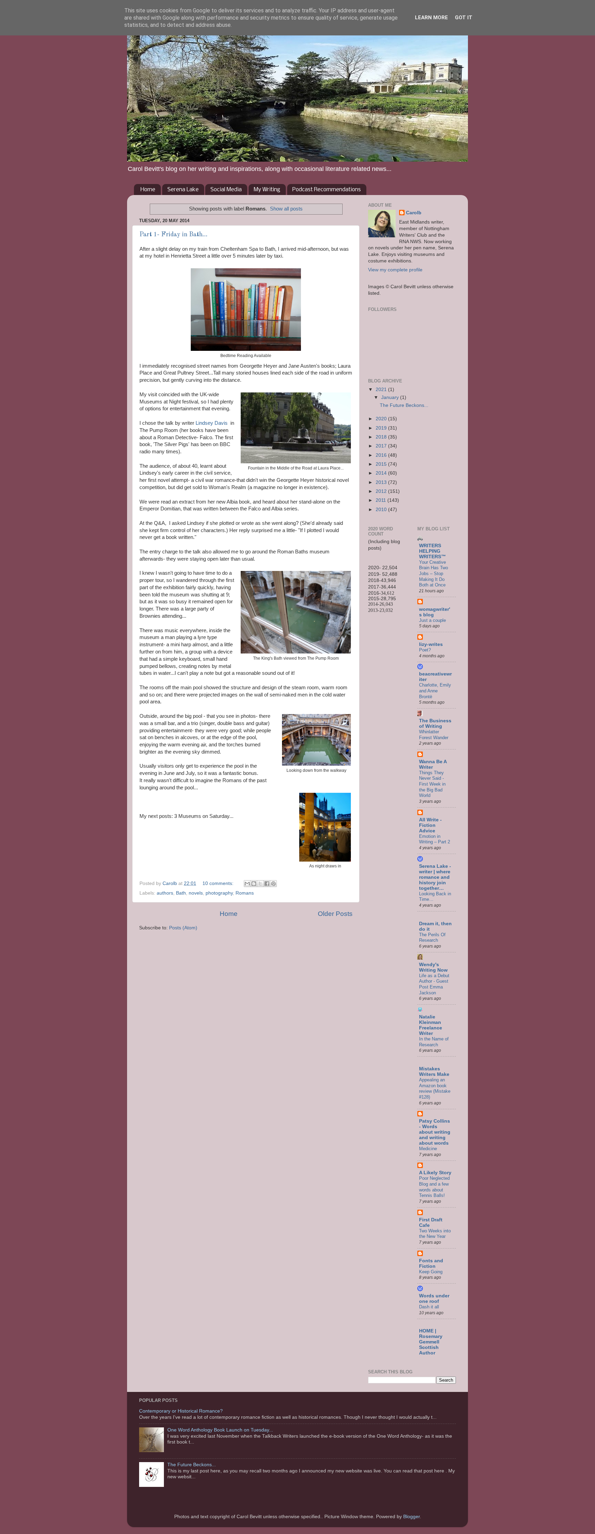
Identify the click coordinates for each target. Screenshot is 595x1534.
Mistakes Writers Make (434, 1071)
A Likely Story (435, 1172)
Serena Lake (183, 190)
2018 (382, 437)
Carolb (413, 212)
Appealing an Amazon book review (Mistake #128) (434, 1088)
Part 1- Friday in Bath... (173, 234)
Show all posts (286, 209)
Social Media (226, 190)
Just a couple (432, 620)
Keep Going (430, 1271)
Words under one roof (434, 1298)
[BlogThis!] (253, 883)
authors (165, 893)
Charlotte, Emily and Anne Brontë (435, 690)
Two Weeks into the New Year (435, 1233)
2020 (382, 418)
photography (219, 893)
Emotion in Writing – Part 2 (434, 839)
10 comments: (218, 883)
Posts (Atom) (183, 927)
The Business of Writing (435, 723)
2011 (381, 500)
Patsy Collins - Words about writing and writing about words (434, 1132)
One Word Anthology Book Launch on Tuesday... (220, 1430)
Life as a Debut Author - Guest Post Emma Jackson (434, 984)
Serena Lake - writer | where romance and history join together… (435, 877)
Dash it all (429, 1306)
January (390, 397)
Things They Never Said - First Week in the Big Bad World (432, 784)
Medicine (428, 1148)
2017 (382, 446)
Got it (463, 17)
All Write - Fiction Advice (430, 825)
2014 (382, 473)
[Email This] (247, 883)
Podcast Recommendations (326, 190)
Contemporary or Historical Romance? (181, 1411)
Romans (245, 893)
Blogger (411, 1516)
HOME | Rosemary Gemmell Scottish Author (430, 1341)
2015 (382, 464)
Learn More (431, 17)
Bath (181, 893)
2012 (382, 491)
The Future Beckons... (404, 405)
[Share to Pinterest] (273, 883)
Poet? (425, 649)
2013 (382, 482)
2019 (382, 428)
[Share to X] (260, 883)
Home (147, 190)
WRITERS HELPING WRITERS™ (432, 551)
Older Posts (335, 913)
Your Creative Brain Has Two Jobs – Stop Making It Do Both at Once (433, 574)
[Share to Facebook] (266, 883)
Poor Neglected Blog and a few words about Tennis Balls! (434, 1187)
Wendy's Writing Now (433, 967)
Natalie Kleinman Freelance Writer (430, 1025)
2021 (382, 389)
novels (196, 893)
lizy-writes (431, 644)
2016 (382, 455)
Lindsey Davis (212, 423)
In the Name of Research (434, 1041)
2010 (382, 509)
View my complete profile (395, 269)
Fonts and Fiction (431, 1263)
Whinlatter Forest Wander (433, 734)
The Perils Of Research (432, 937)
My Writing (267, 190)
